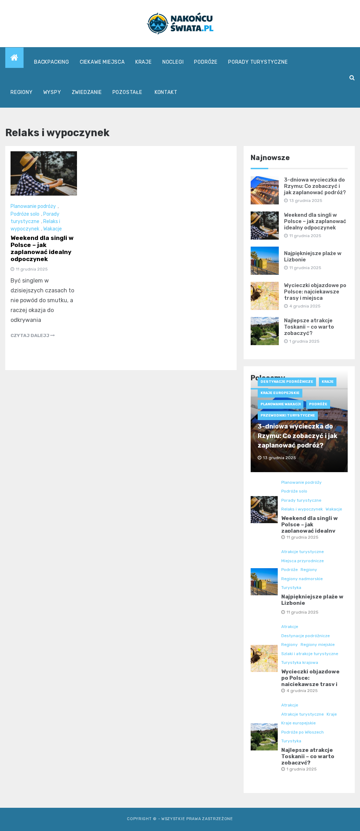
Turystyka (291, 587)
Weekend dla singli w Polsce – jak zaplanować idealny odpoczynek (42, 248)
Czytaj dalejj (30, 335)
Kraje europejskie (280, 393)
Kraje (143, 62)
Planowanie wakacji (281, 404)
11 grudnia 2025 (303, 537)
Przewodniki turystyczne (288, 415)
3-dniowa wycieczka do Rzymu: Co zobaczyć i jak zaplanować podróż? (315, 186)
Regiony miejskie (318, 644)
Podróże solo (25, 214)
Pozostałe (127, 92)
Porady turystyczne (258, 62)
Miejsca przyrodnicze (302, 560)
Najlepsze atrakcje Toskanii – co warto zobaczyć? (309, 326)
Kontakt (166, 92)
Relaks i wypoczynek (302, 509)
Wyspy (52, 92)
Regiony (22, 92)
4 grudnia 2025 (302, 690)
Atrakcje (289, 626)
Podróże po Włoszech (302, 732)
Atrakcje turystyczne (302, 551)
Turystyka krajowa (299, 662)
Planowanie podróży (33, 206)
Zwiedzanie (87, 92)
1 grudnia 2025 (302, 769)
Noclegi (173, 62)
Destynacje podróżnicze (287, 382)
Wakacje (52, 229)
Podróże (206, 62)
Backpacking (51, 62)
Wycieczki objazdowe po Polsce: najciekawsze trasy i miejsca (315, 291)
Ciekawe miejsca (102, 62)
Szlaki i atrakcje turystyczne (309, 653)
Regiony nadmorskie (302, 578)
